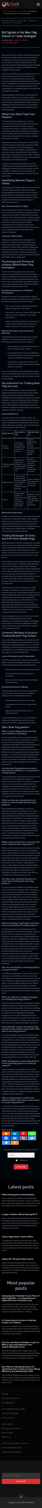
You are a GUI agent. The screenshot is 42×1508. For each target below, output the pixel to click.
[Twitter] (32, 1138)
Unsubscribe (23, 1160)
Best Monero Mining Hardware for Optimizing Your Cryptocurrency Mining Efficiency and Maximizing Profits (21, 1369)
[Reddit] (6, 1133)
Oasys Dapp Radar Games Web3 (17, 1236)
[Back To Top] (21, 1497)
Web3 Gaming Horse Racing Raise (18, 1194)
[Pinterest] (23, 1133)
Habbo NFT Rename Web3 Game (17, 1259)
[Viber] (23, 1138)
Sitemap (5, 1394)
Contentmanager (10, 43)
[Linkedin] (15, 1133)
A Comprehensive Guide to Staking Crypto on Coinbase (19, 1321)
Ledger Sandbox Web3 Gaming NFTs (19, 1214)
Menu (38, 4)
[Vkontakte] (15, 1138)
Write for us (6, 1437)
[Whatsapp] (32, 1133)
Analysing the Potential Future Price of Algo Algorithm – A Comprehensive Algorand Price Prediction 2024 (21, 1298)
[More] (15, 1143)
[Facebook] (6, 1138)
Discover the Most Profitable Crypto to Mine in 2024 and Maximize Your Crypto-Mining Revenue (20, 1344)
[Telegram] (6, 1143)
